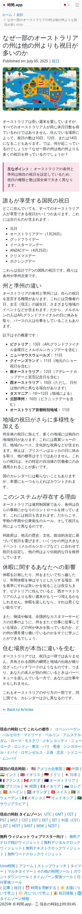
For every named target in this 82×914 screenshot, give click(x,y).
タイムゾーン (30, 814)
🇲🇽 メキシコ (32, 797)
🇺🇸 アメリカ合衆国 (46, 768)
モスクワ (32, 740)
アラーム (26, 865)
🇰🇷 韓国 (30, 786)
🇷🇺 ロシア (72, 786)
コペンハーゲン (67, 729)
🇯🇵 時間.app (12, 4)
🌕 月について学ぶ (33, 893)
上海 (49, 752)
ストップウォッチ (52, 865)
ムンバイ (9, 758)
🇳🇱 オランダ (37, 791)
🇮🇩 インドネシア (59, 797)
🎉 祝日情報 (63, 893)
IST (54, 820)
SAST (28, 825)
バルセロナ (11, 734)
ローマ (15, 740)
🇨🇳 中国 (72, 768)
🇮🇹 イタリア (51, 786)
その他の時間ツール (54, 871)
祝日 (20, 15)
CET (70, 814)
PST (3, 820)
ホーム (7, 15)
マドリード (33, 734)
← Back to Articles (18, 709)
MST (14, 820)
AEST (16, 825)
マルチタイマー (20, 871)
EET (45, 820)
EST (35, 820)
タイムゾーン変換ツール (53, 876)
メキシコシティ (55, 740)
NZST (52, 825)
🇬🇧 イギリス (30, 774)
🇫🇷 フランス (10, 780)
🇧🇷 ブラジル (10, 786)
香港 (56, 746)
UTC (47, 814)
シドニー (74, 752)
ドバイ (12, 752)
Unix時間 (7, 865)
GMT (59, 814)
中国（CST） (71, 820)
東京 (35, 746)
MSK (40, 825)
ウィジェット (19, 836)
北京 (60, 752)
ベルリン (52, 734)
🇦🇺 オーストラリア (59, 780)
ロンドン (21, 746)
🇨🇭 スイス (59, 791)
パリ (46, 746)
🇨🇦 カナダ (32, 780)
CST (25, 820)
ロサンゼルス (32, 752)
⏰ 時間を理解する (40, 887)
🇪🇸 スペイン (13, 791)
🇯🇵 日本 (70, 774)
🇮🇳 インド (8, 774)
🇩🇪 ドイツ (52, 774)
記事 (6, 887)
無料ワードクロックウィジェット (35, 853)
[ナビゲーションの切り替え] (77, 4)
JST (5, 825)
